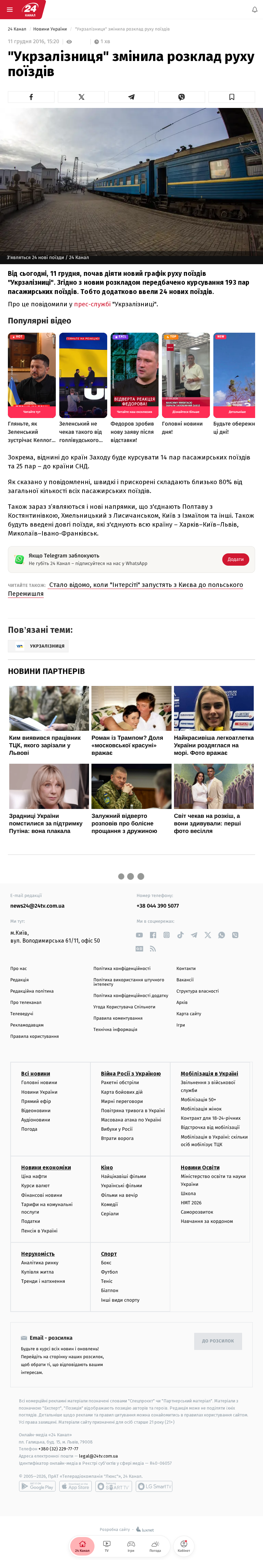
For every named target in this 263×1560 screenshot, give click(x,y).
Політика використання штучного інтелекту (128, 982)
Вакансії (184, 980)
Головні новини (39, 1082)
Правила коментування (118, 1018)
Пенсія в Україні (39, 1230)
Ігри (180, 1025)
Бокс (106, 1263)
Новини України (50, 29)
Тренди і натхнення (43, 1281)
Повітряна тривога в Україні (133, 1111)
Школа (188, 1193)
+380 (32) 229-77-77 (58, 1448)
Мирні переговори (122, 1101)
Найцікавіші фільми (123, 1176)
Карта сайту (188, 1014)
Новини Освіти (200, 1167)
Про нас (18, 969)
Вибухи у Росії (117, 1129)
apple (75, 1486)
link (139, 935)
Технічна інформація (115, 1030)
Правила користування (34, 1036)
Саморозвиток (197, 1212)
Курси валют (35, 1186)
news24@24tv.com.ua (37, 906)
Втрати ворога (117, 1138)
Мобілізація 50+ (198, 1100)
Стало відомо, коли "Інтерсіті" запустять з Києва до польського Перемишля (125, 589)
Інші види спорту (120, 1300)
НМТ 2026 (191, 1203)
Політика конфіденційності (122, 969)
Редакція (19, 980)
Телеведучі (21, 1014)
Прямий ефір (36, 1101)
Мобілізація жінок (201, 1109)
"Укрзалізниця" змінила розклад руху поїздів (122, 29)
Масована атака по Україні (131, 1120)
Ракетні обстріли (120, 1082)
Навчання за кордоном (207, 1221)
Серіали (110, 1214)
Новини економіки (46, 1167)
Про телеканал (25, 1002)
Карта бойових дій (122, 1092)
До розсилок (218, 1341)
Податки (30, 1221)
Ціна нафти (34, 1176)
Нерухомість (38, 1254)
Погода (29, 1129)
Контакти (186, 969)
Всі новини (35, 1073)
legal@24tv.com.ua (98, 1456)
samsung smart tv (154, 1486)
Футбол (109, 1272)
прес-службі (93, 304)
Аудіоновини (35, 1120)
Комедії (109, 1204)
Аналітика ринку (39, 1263)
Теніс (107, 1281)
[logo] (30, 9)
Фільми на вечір (119, 1195)
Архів (181, 1002)
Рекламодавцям (26, 1025)
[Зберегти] (232, 96)
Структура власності (197, 991)
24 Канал (17, 29)
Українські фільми (121, 1186)
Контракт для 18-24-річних (210, 1118)
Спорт (109, 1254)
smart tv (113, 1486)
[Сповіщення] (255, 9)
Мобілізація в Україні (209, 1073)
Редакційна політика (32, 991)
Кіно (107, 1167)
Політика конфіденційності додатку (130, 996)
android (37, 1486)
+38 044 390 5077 (158, 906)
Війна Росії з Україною (131, 1073)
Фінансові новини (41, 1195)
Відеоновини (36, 1111)
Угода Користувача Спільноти (124, 1007)
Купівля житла (37, 1272)
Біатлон (109, 1290)
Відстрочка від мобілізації (210, 1127)
